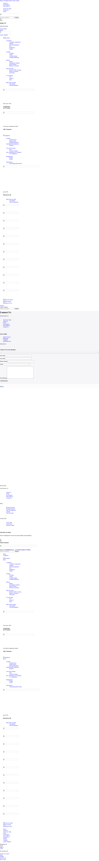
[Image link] (49, 387)
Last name (2, 358)
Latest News (9, 524)
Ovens (10, 159)
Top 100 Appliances (11, 510)
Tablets (11, 49)
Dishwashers (9, 162)
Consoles (11, 53)
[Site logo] (9, 16)
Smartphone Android (14, 63)
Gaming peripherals (14, 57)
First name (2, 355)
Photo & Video (10, 68)
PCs (10, 46)
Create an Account (4, 853)
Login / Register (7, 841)
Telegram (5, 340)
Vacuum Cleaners (13, 151)
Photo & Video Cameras (15, 70)
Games (11, 54)
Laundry (8, 138)
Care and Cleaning (10, 148)
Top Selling (12, 84)
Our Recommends (13, 85)
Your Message (3, 378)
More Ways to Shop (11, 82)
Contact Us (9, 498)
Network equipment (14, 45)
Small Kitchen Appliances (12, 144)
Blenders (11, 145)
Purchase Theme (10, 525)
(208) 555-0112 (7, 337)
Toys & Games (10, 513)
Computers (9, 40)
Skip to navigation (4, 0)
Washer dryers (12, 141)
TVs (10, 77)
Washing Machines (14, 142)
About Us (8, 492)
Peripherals (12, 47)
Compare (5, 840)
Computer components (14, 42)
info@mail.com (7, 341)
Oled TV (11, 78)
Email (1, 364)
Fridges (11, 158)
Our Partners (9, 495)
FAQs (7, 493)
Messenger (5, 338)
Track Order (9, 522)
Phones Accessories (14, 65)
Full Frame (12, 72)
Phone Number (3, 361)
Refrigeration (9, 156)
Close (1, 845)
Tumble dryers (12, 139)
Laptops (11, 43)
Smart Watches (13, 64)
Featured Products (10, 509)
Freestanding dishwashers (15, 163)
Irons (10, 149)
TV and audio (9, 75)
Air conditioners (13, 153)
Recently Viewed (10, 507)
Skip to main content (14, 0)
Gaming (8, 52)
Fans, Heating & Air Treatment (13, 152)
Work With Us (9, 496)
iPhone (11, 61)
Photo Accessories (13, 71)
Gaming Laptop (13, 56)
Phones (8, 60)
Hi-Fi (10, 79)
